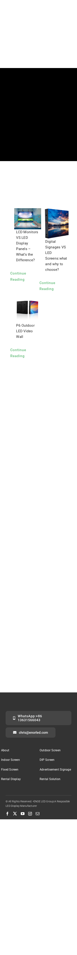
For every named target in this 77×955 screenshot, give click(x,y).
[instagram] (30, 814)
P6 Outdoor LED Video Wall (25, 331)
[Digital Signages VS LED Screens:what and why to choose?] (56, 223)
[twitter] (15, 814)
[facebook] (7, 814)
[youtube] (22, 814)
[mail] (37, 814)
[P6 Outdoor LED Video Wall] (27, 309)
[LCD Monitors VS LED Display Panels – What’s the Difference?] (27, 218)
